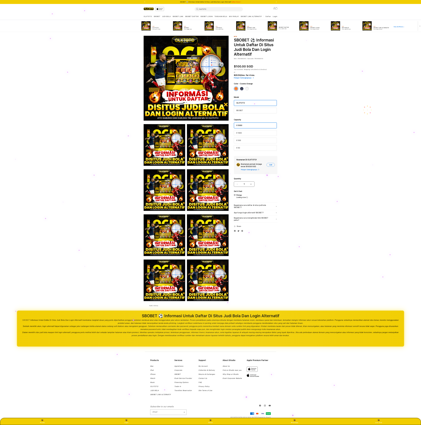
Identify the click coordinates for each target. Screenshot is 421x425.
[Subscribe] (184, 412)
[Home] (149, 8)
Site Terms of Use (205, 390)
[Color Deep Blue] (242, 88)
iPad (152, 370)
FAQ (200, 382)
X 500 (238, 140)
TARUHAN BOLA (220, 16)
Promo (42, 422)
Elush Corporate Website (232, 378)
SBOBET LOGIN (206, 16)
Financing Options (181, 382)
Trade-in (177, 386)
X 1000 (239, 133)
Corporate (178, 370)
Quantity (237, 179)
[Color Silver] (247, 88)
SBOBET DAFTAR (192, 16)
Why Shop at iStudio (230, 374)
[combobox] (219, 9)
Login (126, 422)
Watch (152, 378)
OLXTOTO (148, 16)
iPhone (152, 374)
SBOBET (157, 16)
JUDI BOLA (166, 16)
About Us (226, 366)
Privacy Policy (204, 386)
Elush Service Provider (183, 378)
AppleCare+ (179, 366)
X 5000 (239, 125)
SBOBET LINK (178, 16)
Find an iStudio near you (232, 370)
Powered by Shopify (264, 417)
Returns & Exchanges (206, 374)
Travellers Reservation (183, 390)
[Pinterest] (242, 231)
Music (152, 382)
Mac (151, 366)
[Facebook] (235, 231)
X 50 (238, 148)
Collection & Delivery (206, 370)
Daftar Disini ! (236, 2)
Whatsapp (294, 422)
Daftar (210, 422)
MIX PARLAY (234, 16)
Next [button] (276, 2)
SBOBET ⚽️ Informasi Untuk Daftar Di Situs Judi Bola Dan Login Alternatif (210, 2)
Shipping (247, 69)
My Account (203, 366)
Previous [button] (145, 2)
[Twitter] (239, 231)
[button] (148, 16)
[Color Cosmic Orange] (236, 89)
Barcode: (251, 58)
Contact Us (202, 378)
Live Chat (378, 422)
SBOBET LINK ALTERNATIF (251, 16)
